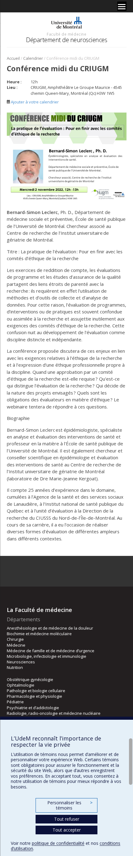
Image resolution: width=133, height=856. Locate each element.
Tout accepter (67, 830)
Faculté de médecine (66, 34)
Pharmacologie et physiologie (34, 696)
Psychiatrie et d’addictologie (33, 707)
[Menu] (122, 6)
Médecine (16, 645)
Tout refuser (66, 819)
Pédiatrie (15, 702)
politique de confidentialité (58, 843)
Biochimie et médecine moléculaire (39, 633)
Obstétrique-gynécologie (30, 679)
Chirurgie (15, 639)
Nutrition (15, 667)
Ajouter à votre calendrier (34, 102)
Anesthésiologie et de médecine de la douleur (50, 628)
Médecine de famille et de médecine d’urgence (50, 650)
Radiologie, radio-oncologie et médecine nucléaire (54, 713)
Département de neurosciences (66, 40)
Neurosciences (21, 662)
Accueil (13, 58)
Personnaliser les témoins (69, 805)
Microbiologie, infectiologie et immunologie (46, 656)
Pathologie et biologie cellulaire (36, 690)
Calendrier (33, 58)
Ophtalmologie (20, 685)
